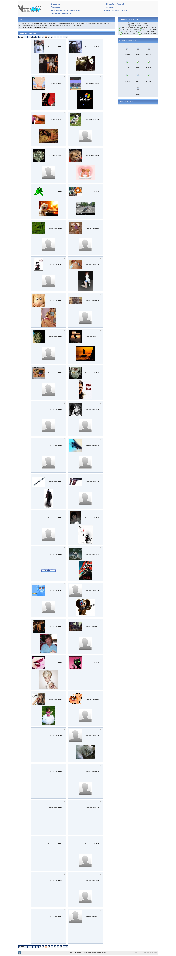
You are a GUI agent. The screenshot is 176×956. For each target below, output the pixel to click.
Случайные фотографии (128, 19)
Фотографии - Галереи (116, 10)
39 (52, 37)
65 (66, 37)
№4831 (148, 68)
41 (58, 37)
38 (49, 37)
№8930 (127, 81)
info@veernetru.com (150, 952)
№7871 (148, 54)
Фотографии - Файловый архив (65, 10)
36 (43, 37)
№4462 (127, 68)
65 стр (21, 37)
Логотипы (55, 7)
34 (37, 37)
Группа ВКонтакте (126, 102)
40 (55, 37)
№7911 (138, 81)
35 (40, 37)
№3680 (127, 54)
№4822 (138, 54)
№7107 (148, 81)
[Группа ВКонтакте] (19, 954)
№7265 (138, 68)
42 (61, 37)
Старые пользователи (61, 13)
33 (34, 37)
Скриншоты (111, 7)
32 (31, 37)
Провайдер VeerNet (115, 4)
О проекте (55, 4)
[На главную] (30, 12)
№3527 (138, 94)
